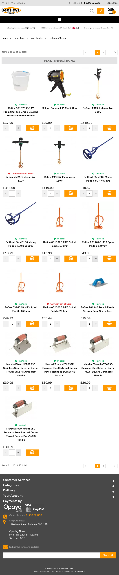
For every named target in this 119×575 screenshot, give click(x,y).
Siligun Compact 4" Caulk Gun (59, 108)
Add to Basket (32, 128)
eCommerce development (44, 571)
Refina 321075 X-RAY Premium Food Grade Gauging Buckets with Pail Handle (20, 111)
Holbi (60, 571)
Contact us (111, 2)
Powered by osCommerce (74, 571)
